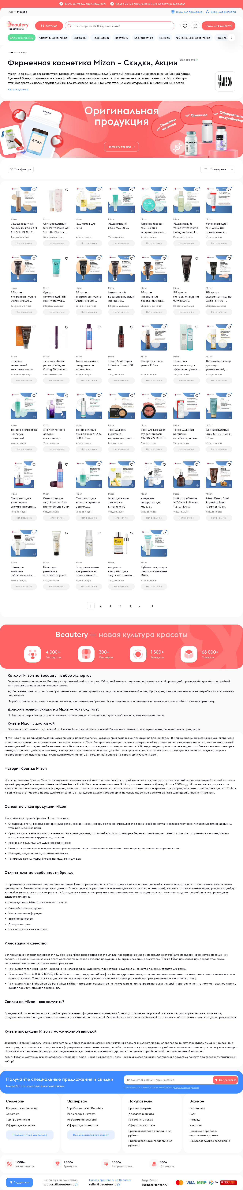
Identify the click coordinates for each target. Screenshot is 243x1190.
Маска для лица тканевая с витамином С (118, 502)
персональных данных (186, 1087)
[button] (231, 37)
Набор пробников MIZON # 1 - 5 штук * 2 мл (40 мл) (185, 502)
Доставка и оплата (141, 1114)
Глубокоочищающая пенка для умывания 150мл (154, 571)
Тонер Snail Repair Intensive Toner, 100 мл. (120, 365)
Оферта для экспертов (82, 1125)
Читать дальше (18, 89)
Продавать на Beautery (22, 1108)
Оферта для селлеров (21, 1125)
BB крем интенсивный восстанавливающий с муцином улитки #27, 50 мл (154, 301)
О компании (197, 1108)
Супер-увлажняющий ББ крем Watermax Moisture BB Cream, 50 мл (56, 301)
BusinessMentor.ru (154, 1185)
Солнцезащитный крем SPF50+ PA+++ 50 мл (219, 434)
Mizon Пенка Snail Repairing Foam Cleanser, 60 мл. (217, 502)
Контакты (195, 1125)
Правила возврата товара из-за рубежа (149, 1133)
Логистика (12, 1114)
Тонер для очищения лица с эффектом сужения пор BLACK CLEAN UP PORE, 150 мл (185, 369)
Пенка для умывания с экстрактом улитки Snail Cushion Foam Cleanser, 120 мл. (55, 575)
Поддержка (21, 1182)
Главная (12, 52)
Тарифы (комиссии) (18, 1119)
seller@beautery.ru (102, 1184)
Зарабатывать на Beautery (85, 1108)
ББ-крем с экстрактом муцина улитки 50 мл (186, 296)
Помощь (194, 1119)
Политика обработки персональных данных (203, 1133)
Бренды (22, 52)
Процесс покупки (139, 1108)
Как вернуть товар (140, 1119)
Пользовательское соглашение (209, 1141)
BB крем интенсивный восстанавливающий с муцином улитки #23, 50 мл (24, 369)
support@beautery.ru (58, 1184)
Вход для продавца (189, 11)
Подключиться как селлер (30, 1135)
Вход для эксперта (223, 11)
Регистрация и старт (81, 1114)
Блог (192, 1114)
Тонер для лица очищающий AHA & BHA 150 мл (88, 434)
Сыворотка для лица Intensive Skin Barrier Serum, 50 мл (56, 502)
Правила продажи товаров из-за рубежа (150, 1143)
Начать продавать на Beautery (110, 1180)
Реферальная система (82, 1119)
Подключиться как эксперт (91, 1135)
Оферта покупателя (141, 1125)
